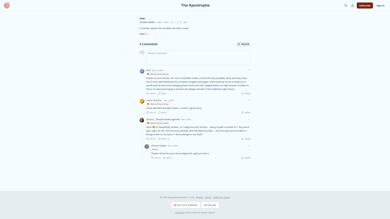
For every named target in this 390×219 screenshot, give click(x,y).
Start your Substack (187, 204)
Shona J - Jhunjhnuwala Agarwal (163, 119)
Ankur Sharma (153, 100)
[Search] (346, 5)
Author (155, 149)
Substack (179, 212)
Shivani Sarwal (147, 22)
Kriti (148, 70)
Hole (142, 18)
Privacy (199, 197)
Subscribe (364, 5)
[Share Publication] (352, 5)
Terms (208, 197)
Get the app (210, 204)
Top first (245, 44)
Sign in (381, 5)
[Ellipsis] (248, 70)
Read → (143, 33)
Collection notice (221, 197)
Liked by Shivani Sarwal (159, 74)
